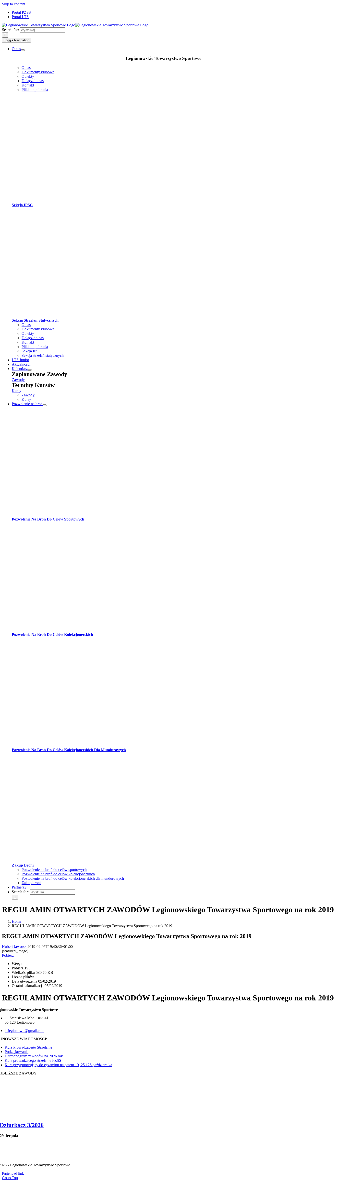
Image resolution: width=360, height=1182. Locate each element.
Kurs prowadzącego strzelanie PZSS (33, 1060)
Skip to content (13, 4)
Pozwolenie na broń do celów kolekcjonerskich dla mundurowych (69, 750)
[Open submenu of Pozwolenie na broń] (45, 405)
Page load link (13, 1173)
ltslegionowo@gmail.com (24, 1031)
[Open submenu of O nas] (23, 50)
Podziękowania (16, 1052)
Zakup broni (23, 865)
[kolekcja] (97, 630)
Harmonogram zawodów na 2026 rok (34, 1056)
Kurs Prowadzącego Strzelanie (28, 1047)
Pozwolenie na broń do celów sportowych (48, 519)
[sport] (97, 515)
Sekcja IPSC (22, 205)
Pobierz (8, 955)
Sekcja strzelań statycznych (35, 320)
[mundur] (97, 745)
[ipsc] (97, 200)
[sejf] (97, 861)
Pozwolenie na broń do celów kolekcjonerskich (52, 634)
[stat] (97, 316)
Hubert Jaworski (14, 946)
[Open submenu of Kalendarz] (30, 370)
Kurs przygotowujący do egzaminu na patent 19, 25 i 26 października (58, 1065)
